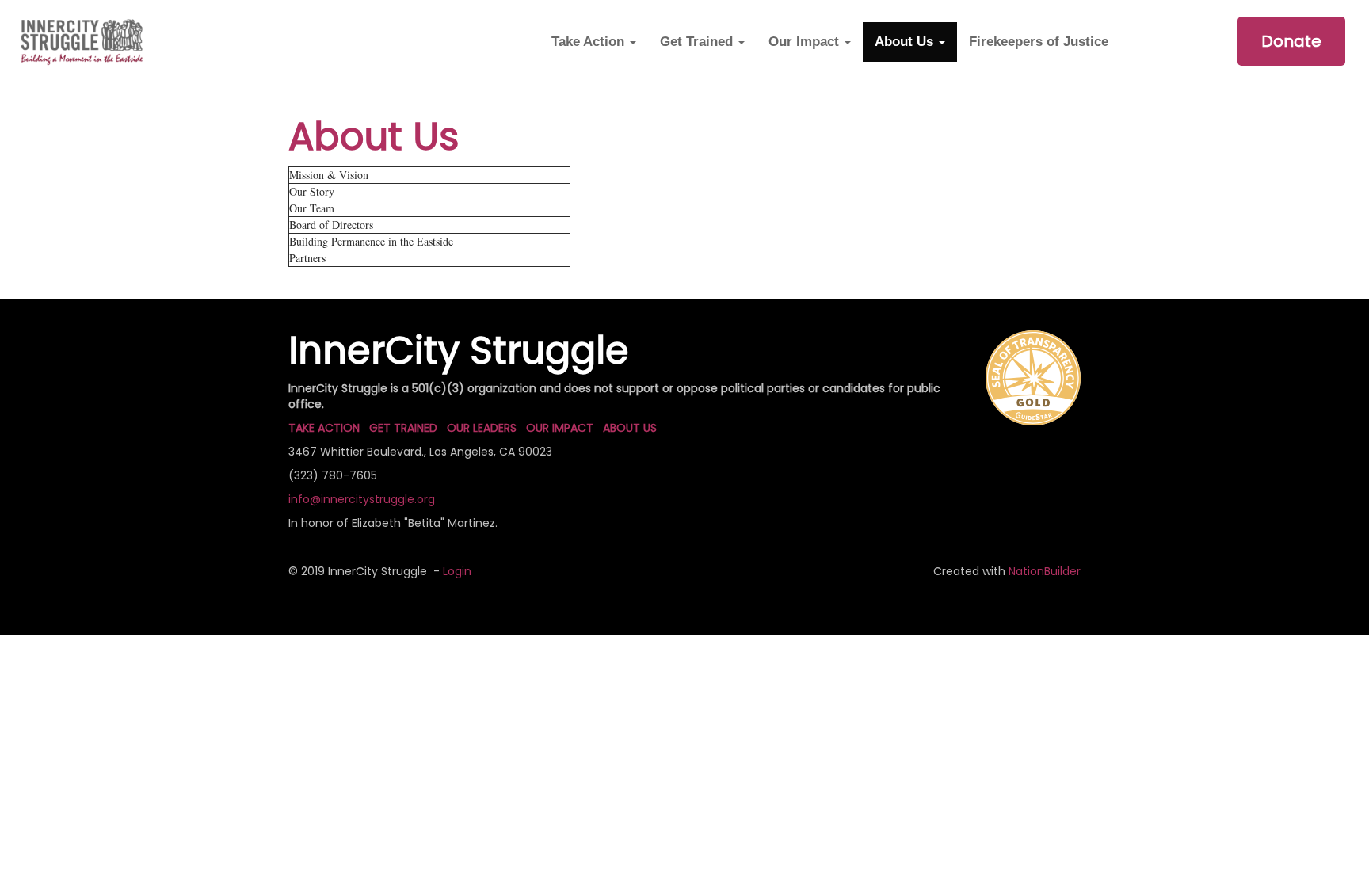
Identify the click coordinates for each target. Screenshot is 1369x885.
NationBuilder (1045, 571)
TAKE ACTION (324, 428)
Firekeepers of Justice (1038, 41)
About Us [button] (906, 41)
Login (457, 571)
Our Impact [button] (805, 41)
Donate (1291, 41)
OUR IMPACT (559, 428)
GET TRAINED (403, 428)
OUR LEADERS (482, 428)
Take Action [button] (589, 41)
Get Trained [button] (698, 41)
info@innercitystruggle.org (361, 499)
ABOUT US (630, 428)
